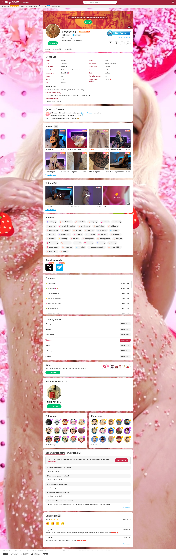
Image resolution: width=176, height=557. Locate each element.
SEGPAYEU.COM (42, 550)
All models (5, 6)
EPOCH (34, 550)
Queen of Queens (86, 113)
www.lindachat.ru (22, 550)
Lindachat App (55, 6)
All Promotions (34, 6)
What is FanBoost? (125, 37)
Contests (44, 6)
